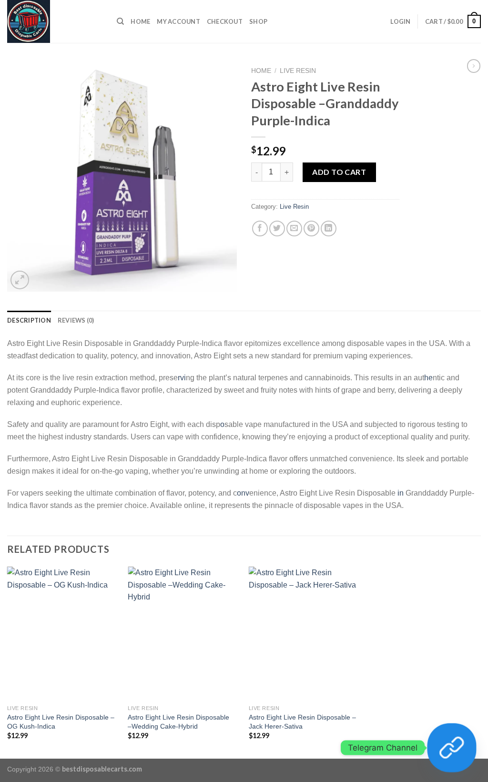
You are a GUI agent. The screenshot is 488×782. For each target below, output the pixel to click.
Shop (258, 21)
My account (178, 21)
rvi (182, 378)
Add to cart (339, 171)
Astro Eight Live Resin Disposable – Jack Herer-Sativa (302, 721)
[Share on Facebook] (260, 228)
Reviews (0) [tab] (76, 320)
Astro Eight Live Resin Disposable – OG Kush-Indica (60, 721)
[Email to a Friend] (294, 228)
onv (243, 493)
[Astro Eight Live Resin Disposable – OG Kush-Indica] (63, 633)
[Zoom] (19, 280)
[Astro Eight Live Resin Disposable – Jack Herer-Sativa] (304, 633)
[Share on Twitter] (277, 228)
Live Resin (298, 70)
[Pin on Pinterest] (311, 228)
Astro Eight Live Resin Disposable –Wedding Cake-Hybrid (178, 721)
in (400, 493)
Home (140, 21)
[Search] (120, 21)
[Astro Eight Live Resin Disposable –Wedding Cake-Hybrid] (183, 633)
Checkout (225, 21)
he (428, 378)
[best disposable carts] (54, 21)
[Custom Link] (451, 747)
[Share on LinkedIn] (328, 228)
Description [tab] (29, 320)
